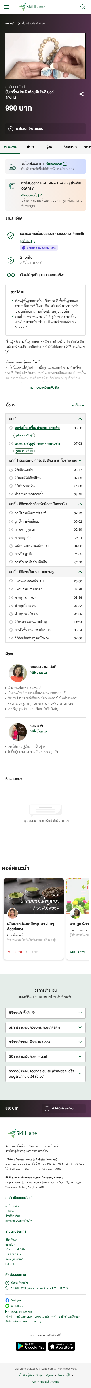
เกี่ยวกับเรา (11, 1240)
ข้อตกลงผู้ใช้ (64, 1375)
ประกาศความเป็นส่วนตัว (45, 1382)
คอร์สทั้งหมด (12, 1206)
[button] (45, 419)
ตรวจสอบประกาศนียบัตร (18, 1221)
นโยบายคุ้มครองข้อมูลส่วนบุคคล (36, 1375)
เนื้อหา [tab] (30, 147)
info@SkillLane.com (22, 1312)
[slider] (41, 75)
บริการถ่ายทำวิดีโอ (15, 1249)
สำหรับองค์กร (12, 1216)
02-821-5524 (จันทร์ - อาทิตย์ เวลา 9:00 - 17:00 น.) (40, 1288)
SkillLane (16, 1300)
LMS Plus (10, 1264)
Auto (63, 75)
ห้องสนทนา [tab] (70, 147)
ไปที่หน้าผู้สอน (38, 672)
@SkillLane (17, 1306)
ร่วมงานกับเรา (13, 1254)
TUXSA (9, 1211)
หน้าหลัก (10, 23)
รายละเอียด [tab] (10, 147)
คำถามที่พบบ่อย (20, 1283)
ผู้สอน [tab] (50, 147)
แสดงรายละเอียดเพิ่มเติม (44, 387)
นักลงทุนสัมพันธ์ (14, 1259)
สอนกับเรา (11, 1244)
